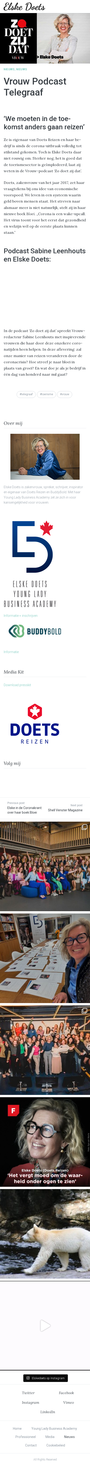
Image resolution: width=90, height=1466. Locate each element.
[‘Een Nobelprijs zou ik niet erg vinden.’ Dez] (45, 1050)
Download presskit (17, 685)
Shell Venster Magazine (65, 810)
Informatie (11, 652)
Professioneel (25, 1437)
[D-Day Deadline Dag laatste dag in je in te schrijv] (45, 1325)
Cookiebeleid (55, 1445)
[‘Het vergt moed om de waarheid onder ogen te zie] (45, 1142)
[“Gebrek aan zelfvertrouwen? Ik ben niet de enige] (45, 866)
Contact (31, 1445)
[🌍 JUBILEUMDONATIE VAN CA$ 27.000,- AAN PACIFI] (45, 1234)
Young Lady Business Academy (54, 1428)
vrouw (65, 394)
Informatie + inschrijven (21, 615)
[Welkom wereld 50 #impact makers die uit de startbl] (45, 958)
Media (49, 1437)
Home (17, 1428)
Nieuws (9, 69)
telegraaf (27, 394)
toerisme (47, 394)
